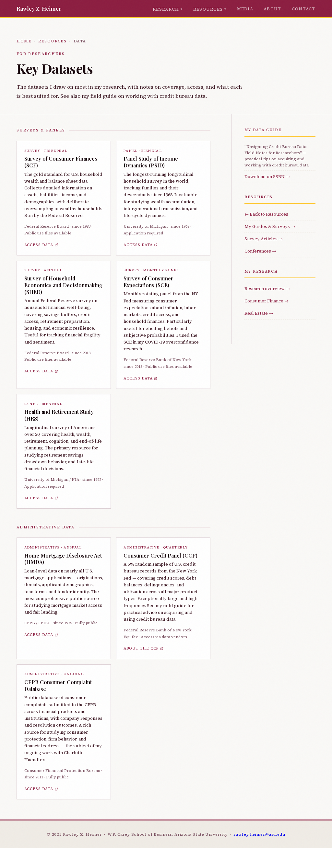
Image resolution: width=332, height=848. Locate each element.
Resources (208, 9)
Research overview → (267, 288)
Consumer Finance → (266, 301)
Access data (38, 244)
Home (24, 41)
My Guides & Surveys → (269, 226)
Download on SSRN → (267, 176)
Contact (303, 9)
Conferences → (260, 251)
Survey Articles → (263, 239)
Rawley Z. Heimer (39, 8)
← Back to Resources (266, 214)
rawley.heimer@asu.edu (259, 834)
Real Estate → (258, 313)
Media (245, 9)
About (272, 9)
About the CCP (141, 648)
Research (166, 9)
